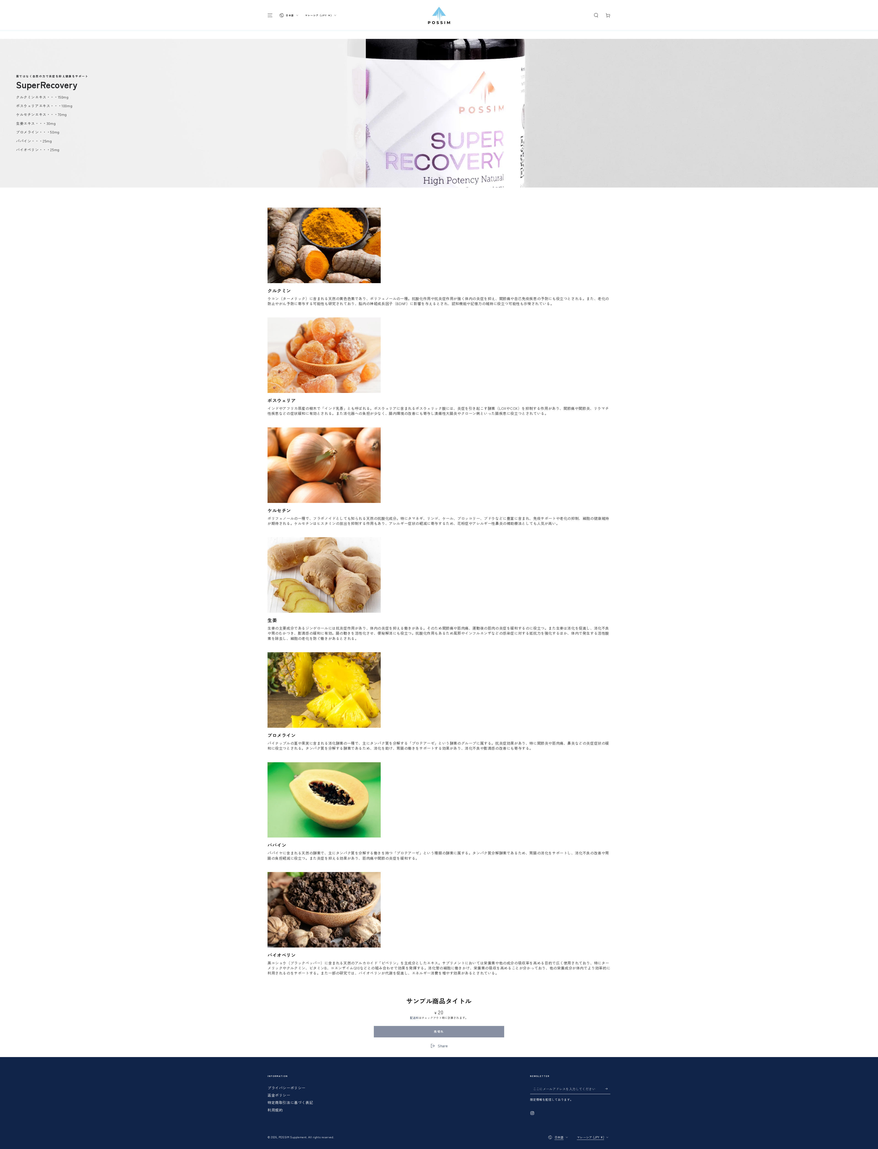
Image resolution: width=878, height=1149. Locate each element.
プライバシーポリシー (286, 1087)
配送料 (414, 1018)
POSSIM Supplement (293, 1137)
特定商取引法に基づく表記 (290, 1102)
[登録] (607, 1089)
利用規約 (275, 1110)
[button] (596, 15)
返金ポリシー (279, 1095)
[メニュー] (270, 15)
